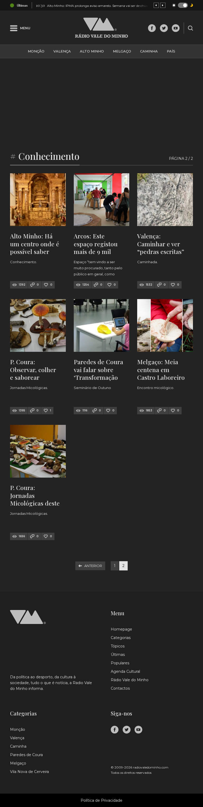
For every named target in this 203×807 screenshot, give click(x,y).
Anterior (93, 566)
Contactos (120, 688)
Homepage (121, 629)
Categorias (121, 637)
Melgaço (122, 51)
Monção (36, 51)
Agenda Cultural (125, 671)
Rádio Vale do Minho (130, 680)
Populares (120, 663)
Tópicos (117, 646)
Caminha (149, 51)
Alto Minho (92, 51)
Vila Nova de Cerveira (29, 771)
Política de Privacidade (101, 800)
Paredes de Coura (26, 754)
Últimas (118, 654)
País (171, 51)
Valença (62, 51)
